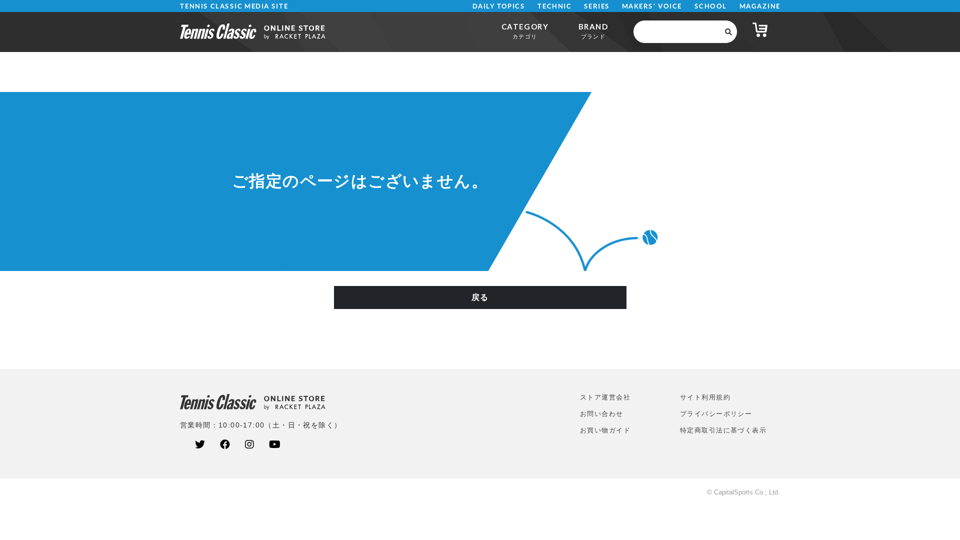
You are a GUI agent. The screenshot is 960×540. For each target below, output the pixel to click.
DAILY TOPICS (498, 6)
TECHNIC (555, 6)
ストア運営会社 (605, 397)
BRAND (593, 31)
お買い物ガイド (605, 430)
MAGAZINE (760, 6)
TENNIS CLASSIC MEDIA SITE (234, 6)
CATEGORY (525, 31)
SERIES (597, 6)
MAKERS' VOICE (652, 6)
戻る (480, 297)
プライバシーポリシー (716, 413)
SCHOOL (710, 6)
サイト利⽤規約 (705, 397)
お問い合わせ (602, 413)
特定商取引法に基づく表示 (723, 430)
